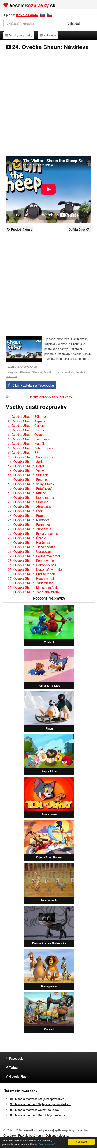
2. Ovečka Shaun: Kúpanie (27, 421)
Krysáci (49, 1029)
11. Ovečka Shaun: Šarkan (27, 461)
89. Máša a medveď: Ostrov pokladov (34, 1110)
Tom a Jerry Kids (49, 685)
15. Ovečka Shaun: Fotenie (27, 479)
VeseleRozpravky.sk (35, 1130)
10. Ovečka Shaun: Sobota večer (31, 457)
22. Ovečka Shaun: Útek (25, 511)
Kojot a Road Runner (49, 857)
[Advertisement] (48, 104)
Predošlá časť (21, 229)
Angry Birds (49, 771)
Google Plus (17, 1076)
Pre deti (80, 372)
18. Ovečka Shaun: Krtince (27, 493)
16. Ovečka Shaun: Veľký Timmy (31, 484)
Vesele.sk (32, 5)
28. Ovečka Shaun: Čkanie (27, 538)
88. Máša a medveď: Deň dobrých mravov (37, 1115)
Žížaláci (49, 642)
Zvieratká (11, 376)
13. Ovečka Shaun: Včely (26, 470)
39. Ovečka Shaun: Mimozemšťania (33, 587)
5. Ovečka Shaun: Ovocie (26, 434)
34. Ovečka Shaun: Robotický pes (32, 565)
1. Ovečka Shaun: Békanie (27, 416)
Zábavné (36, 372)
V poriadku (81, 1141)
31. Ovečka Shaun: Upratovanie (30, 551)
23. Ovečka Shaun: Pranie (26, 515)
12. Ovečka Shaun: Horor (26, 466)
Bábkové (24, 372)
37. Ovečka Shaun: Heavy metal (31, 578)
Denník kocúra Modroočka (49, 943)
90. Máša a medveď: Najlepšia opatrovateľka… (40, 1104)
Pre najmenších (64, 372)
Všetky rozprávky (20, 35)
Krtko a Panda (27, 15)
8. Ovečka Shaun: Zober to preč (31, 448)
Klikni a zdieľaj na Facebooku (33, 385)
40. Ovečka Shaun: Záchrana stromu (34, 592)
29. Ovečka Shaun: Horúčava (29, 542)
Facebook (16, 1058)
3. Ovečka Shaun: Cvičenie (27, 425)
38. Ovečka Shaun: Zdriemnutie (30, 583)
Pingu (49, 728)
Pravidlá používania (30, 1135)
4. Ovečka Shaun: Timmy (26, 430)
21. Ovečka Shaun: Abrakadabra (31, 506)
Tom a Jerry (49, 814)
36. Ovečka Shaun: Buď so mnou (31, 574)
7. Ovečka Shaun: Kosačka (27, 443)
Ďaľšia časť (76, 229)
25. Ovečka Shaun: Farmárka (29, 524)
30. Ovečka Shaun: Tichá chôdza (31, 547)
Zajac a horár (49, 900)
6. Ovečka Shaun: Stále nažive (30, 439)
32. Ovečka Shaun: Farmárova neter (34, 556)
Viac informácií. (47, 1144)
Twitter (13, 1067)
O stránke (9, 1135)
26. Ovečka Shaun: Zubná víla (29, 529)
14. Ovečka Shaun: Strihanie (28, 475)
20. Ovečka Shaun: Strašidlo (28, 502)
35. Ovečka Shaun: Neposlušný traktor (35, 569)
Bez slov (48, 372)
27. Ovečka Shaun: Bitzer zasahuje (33, 533)
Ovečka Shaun (29, 366)
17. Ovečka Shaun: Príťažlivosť (30, 488)
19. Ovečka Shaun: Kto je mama (31, 497)
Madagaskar (49, 986)
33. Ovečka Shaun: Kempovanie (31, 560)
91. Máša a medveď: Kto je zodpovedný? (37, 1099)
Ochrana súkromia (57, 1135)
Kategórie (49, 35)
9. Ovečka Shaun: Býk (23, 452)
